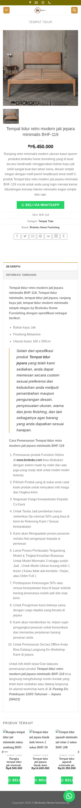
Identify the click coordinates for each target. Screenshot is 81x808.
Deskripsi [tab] (13, 266)
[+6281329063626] (50, 2)
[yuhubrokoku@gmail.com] (37, 2)
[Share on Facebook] (17, 236)
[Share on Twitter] (25, 236)
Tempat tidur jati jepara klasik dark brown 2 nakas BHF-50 (40, 762)
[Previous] (9, 67)
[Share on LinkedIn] (56, 236)
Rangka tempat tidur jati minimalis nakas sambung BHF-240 (14, 762)
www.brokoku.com (29, 460)
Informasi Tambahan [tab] (21, 274)
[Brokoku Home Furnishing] (30, 2)
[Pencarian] (74, 10)
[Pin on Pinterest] (40, 236)
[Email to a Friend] (32, 236)
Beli (16, 780)
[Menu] (6, 10)
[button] (40, 206)
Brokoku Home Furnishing (44, 227)
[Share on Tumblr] (63, 236)
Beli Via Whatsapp (42, 205)
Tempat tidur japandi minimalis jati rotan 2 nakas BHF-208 (66, 762)
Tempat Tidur (40, 22)
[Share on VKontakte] (48, 236)
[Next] (71, 67)
